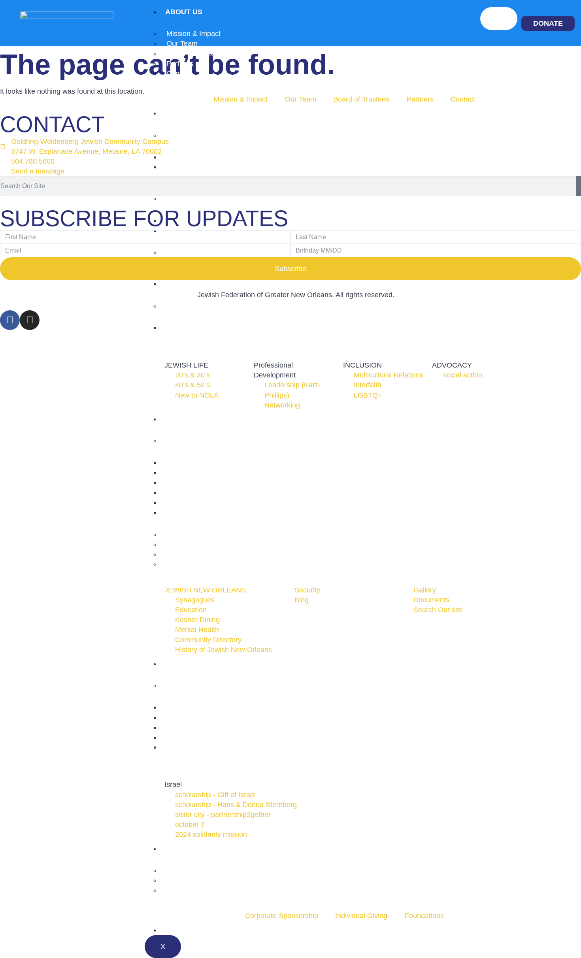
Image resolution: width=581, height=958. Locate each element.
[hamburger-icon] (498, 18)
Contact (178, 73)
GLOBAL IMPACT (194, 664)
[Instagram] (30, 320)
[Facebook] (10, 320)
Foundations (186, 890)
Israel (175, 685)
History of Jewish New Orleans (214, 513)
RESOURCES (187, 419)
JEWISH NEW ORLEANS (207, 441)
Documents (184, 564)
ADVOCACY (186, 306)
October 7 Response (199, 747)
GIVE (173, 848)
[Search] (578, 186)
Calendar (185, 930)
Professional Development (207, 198)
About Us (183, 12)
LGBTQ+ (180, 284)
